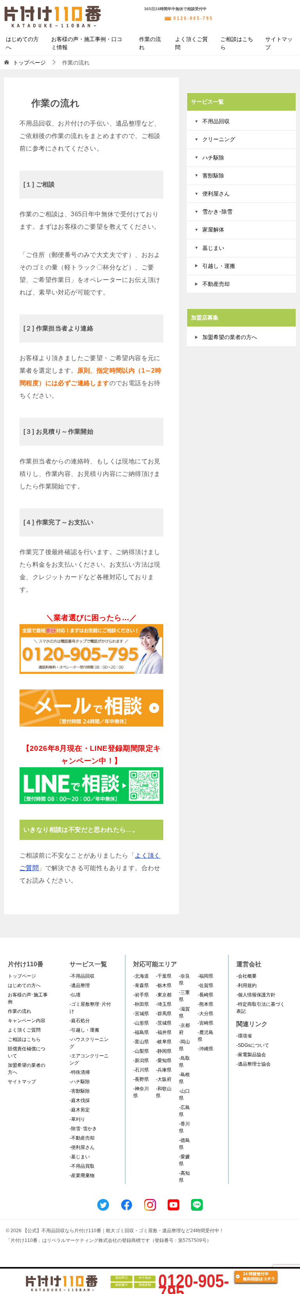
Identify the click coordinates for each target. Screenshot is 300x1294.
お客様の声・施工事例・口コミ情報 (86, 43)
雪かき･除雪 (217, 211)
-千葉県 (163, 976)
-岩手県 (141, 995)
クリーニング (218, 139)
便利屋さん (216, 193)
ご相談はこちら (236, 43)
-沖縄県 (205, 1049)
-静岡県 (163, 1051)
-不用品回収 (82, 976)
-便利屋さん (82, 1147)
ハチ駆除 (213, 157)
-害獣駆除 (80, 1091)
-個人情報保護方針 (255, 995)
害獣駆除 (213, 175)
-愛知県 (163, 1060)
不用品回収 (216, 121)
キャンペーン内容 (26, 1020)
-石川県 (141, 1070)
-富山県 (141, 1042)
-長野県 (141, 1079)
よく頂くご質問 (191, 43)
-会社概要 (246, 976)
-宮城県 (141, 1013)
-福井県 (163, 1032)
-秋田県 (141, 1004)
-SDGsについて (252, 1045)
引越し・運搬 (218, 266)
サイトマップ (279, 43)
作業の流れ (150, 43)
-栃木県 (163, 985)
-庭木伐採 (80, 1100)
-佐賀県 (205, 985)
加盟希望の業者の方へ (229, 337)
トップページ (22, 976)
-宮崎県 (205, 1023)
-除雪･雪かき (83, 1128)
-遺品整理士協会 (253, 1064)
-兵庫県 (163, 1070)
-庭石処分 (80, 1020)
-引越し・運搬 (84, 1030)
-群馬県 (163, 1013)
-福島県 (141, 1032)
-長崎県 (205, 995)
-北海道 (141, 976)
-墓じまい (80, 1156)
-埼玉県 (163, 1004)
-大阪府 (163, 1079)
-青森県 (141, 985)
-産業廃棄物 (82, 1175)
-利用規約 (246, 985)
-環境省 (244, 1036)
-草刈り (77, 1119)
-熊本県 (205, 1004)
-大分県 (205, 1013)
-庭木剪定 (80, 1110)
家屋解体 (213, 229)
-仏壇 (75, 995)
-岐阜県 (163, 1042)
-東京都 (163, 995)
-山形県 (141, 1023)
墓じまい (213, 248)
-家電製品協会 (251, 1054)
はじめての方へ (22, 43)
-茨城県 (163, 1023)
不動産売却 (216, 284)
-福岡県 (205, 976)
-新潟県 (141, 1060)
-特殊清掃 (80, 1072)
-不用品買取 (82, 1166)
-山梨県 (141, 1051)
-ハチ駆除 (80, 1081)
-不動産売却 (82, 1138)
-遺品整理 (80, 985)
